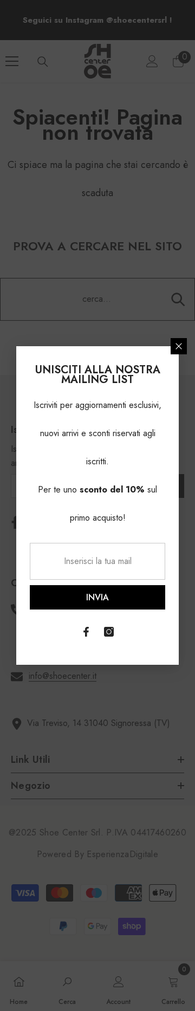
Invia (97, 597)
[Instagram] (109, 631)
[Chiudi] (179, 346)
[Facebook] (86, 631)
